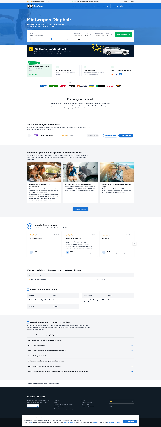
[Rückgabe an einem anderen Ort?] (30, 39)
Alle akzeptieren (130, 421)
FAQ (93, 6)
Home (30, 383)
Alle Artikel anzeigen (80, 209)
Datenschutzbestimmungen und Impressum (65, 409)
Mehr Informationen (110, 135)
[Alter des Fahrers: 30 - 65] (51, 39)
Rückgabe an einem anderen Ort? (39, 39)
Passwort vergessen (87, 402)
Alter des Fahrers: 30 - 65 (59, 39)
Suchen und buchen (125, 135)
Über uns (56, 400)
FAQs (55, 402)
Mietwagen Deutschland (40, 383)
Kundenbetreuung (102, 6)
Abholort (32, 33)
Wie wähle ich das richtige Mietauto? (63, 404)
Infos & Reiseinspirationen (79, 6)
